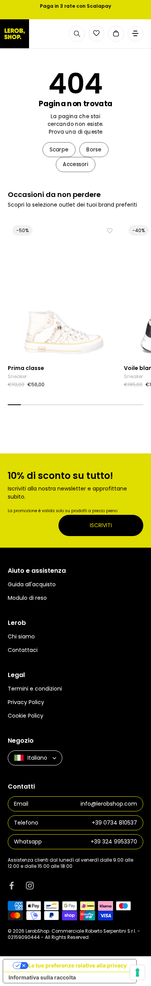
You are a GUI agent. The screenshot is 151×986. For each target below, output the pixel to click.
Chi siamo (21, 636)
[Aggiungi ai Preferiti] (109, 230)
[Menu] (136, 34)
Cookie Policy (25, 716)
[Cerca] (77, 34)
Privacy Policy (26, 702)
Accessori (75, 164)
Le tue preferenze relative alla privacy (77, 965)
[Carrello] (116, 34)
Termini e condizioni (35, 688)
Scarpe (59, 149)
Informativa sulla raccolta (42, 977)
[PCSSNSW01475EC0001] (64, 291)
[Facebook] (11, 885)
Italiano (37, 758)
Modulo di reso (27, 598)
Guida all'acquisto (32, 584)
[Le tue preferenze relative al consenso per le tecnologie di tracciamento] (137, 972)
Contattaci (23, 650)
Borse (93, 149)
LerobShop (37, 931)
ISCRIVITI (101, 525)
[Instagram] (30, 885)
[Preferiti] (96, 33)
